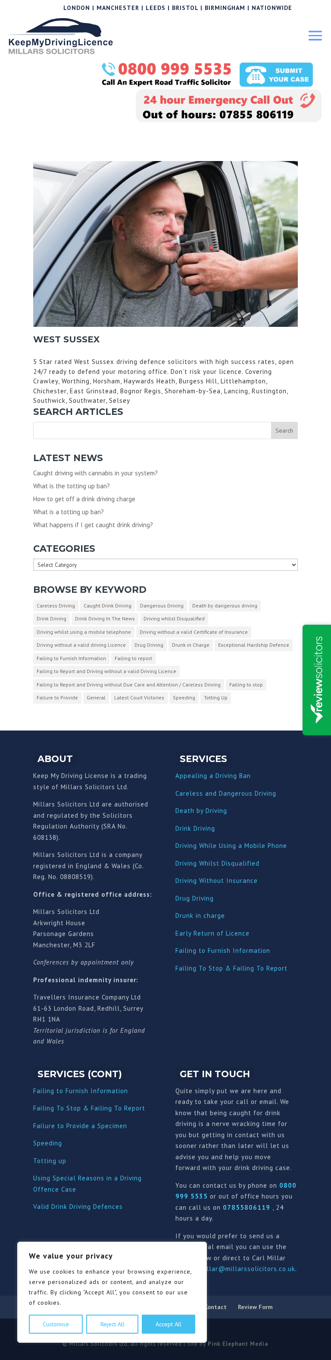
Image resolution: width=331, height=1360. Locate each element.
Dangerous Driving (162, 605)
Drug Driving (148, 645)
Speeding (184, 697)
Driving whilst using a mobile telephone (84, 632)
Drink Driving (51, 618)
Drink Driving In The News (105, 618)
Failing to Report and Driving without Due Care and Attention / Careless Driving (129, 684)
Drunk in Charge (190, 645)
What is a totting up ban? (68, 512)
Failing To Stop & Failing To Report (231, 968)
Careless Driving (56, 605)
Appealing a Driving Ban (213, 776)
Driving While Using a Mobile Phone (231, 845)
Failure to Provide (57, 697)
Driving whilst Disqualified (174, 618)
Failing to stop (246, 684)
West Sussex (66, 339)
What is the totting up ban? (71, 486)
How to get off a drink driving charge (84, 499)
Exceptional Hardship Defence (253, 645)
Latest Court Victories (139, 697)
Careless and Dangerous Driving (225, 793)
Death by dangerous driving (224, 605)
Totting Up (216, 697)
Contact (215, 1307)
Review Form (255, 1307)
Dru (180, 915)
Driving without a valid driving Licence (81, 645)
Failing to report (133, 658)
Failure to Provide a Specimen (80, 1126)
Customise (56, 1324)
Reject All (112, 1324)
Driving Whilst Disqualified (217, 863)
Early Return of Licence (212, 933)
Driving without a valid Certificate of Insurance (194, 632)
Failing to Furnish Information (71, 658)
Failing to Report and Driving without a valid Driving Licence (106, 671)
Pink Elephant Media (238, 1343)
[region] (112, 1292)
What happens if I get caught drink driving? (93, 525)
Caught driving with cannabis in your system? (95, 473)
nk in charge (205, 915)
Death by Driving (201, 811)
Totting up (49, 1161)
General (96, 697)
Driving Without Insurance (216, 880)
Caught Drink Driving (107, 605)
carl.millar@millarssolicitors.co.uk (240, 1269)
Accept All (168, 1324)
